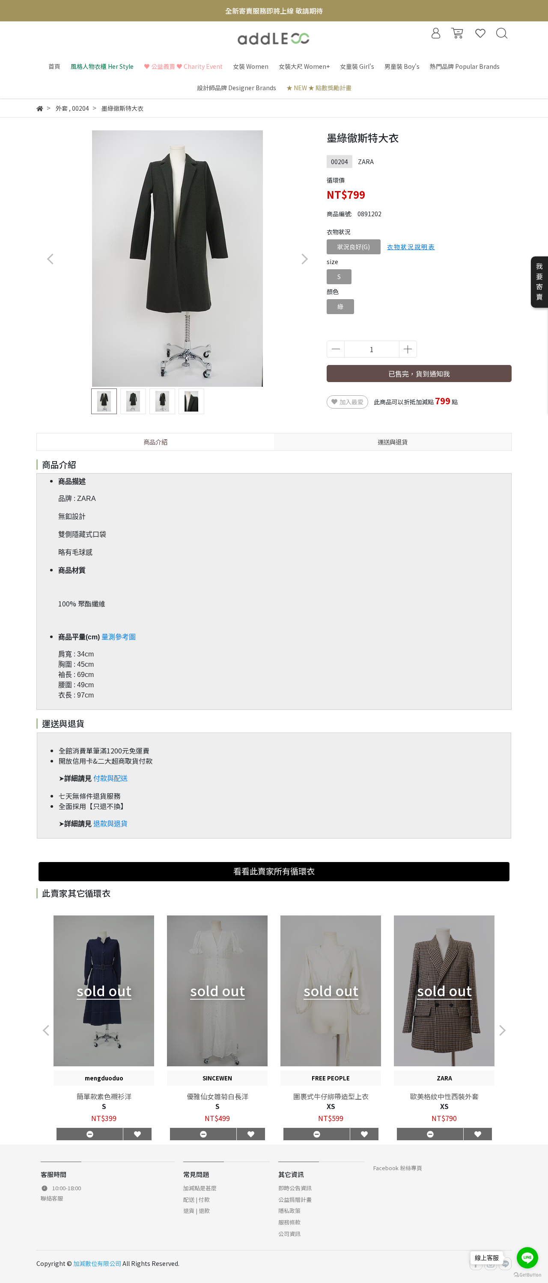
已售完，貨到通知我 (419, 373)
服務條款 (289, 1222)
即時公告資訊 (295, 1188)
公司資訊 (289, 1234)
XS (331, 1106)
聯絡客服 (52, 1198)
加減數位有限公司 (97, 1263)
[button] (304, 258)
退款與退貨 (110, 823)
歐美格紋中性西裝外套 (444, 1096)
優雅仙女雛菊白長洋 (217, 1096)
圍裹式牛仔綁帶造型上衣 (331, 1096)
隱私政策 (289, 1210)
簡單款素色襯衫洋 (104, 1096)
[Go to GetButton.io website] (527, 1274)
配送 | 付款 (196, 1199)
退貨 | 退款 (196, 1210)
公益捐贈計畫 (295, 1199)
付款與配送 (110, 778)
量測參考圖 (118, 637)
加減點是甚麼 (200, 1188)
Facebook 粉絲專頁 (397, 1168)
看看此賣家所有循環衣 (274, 871)
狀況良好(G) (353, 246)
